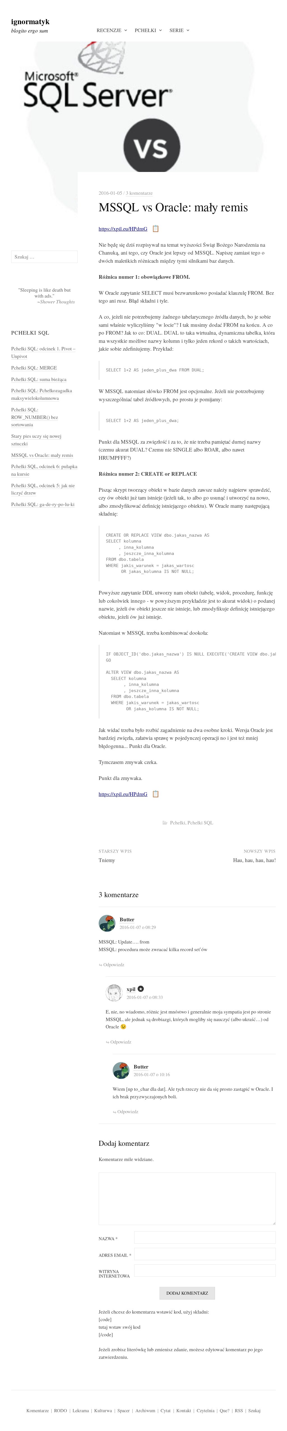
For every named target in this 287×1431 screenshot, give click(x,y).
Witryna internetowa (114, 1273)
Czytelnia (205, 1410)
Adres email (115, 1255)
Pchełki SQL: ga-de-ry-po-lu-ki (43, 504)
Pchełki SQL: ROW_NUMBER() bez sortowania (34, 417)
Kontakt (183, 1410)
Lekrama (81, 1410)
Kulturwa (103, 1410)
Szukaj (254, 1410)
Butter (127, 919)
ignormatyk (30, 21)
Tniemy (107, 859)
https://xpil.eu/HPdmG (123, 228)
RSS (239, 1410)
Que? (224, 1410)
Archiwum (145, 1410)
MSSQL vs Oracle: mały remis (42, 455)
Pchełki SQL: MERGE (34, 367)
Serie (177, 30)
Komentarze (37, 1410)
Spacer (123, 1410)
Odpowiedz (113, 964)
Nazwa (108, 1239)
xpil (131, 989)
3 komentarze (139, 192)
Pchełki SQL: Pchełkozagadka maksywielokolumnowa (41, 394)
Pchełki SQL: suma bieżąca (38, 379)
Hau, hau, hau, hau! (254, 859)
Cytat (166, 1410)
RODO (60, 1410)
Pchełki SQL (200, 822)
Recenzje (109, 30)
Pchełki (145, 30)
